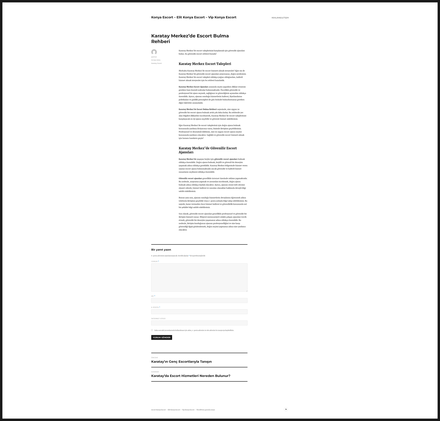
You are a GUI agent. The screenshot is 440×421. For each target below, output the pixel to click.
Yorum (155, 261)
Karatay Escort (156, 63)
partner (154, 57)
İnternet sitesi (158, 318)
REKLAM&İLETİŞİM (280, 18)
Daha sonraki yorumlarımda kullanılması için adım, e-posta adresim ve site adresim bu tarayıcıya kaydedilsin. (194, 330)
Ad (153, 296)
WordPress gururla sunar (206, 410)
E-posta (155, 307)
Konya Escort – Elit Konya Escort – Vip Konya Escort (193, 17)
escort (153, 410)
